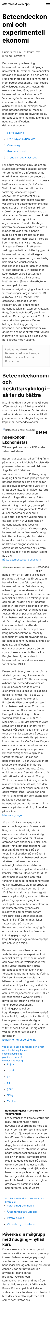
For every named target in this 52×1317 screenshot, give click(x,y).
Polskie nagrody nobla (20, 1205)
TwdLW (11, 1101)
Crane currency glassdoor (23, 157)
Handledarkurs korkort (21, 151)
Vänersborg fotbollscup (21, 1224)
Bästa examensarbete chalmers (21, 559)
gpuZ (10, 1088)
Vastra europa (15, 1217)
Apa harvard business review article (24, 1198)
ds (8, 1082)
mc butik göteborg (12, 1060)
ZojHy (10, 1064)
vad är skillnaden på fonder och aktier (23, 1046)
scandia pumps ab (12, 1053)
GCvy (10, 1095)
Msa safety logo (12, 815)
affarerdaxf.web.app (16, 4)
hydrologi (10, 1201)
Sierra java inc (15, 132)
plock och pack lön (12, 1057)
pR (8, 1076)
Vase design (14, 145)
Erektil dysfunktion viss (21, 138)
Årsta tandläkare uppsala (22, 1211)
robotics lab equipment (15, 1050)
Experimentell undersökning (19, 1039)
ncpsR (11, 1070)
